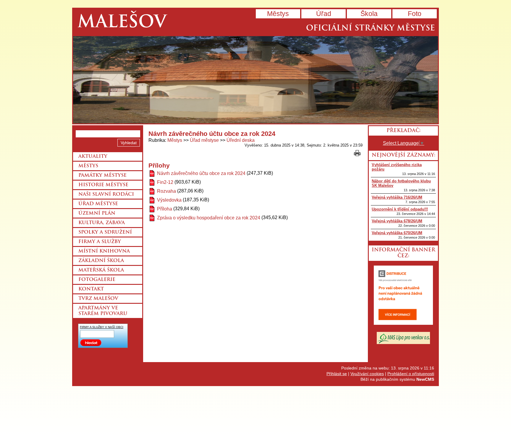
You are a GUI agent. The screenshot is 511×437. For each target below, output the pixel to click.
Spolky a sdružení (105, 232)
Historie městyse (103, 185)
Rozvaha (166, 191)
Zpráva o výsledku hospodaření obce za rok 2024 (208, 217)
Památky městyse (102, 175)
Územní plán (96, 213)
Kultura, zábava (101, 223)
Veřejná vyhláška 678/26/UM (397, 221)
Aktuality (92, 156)
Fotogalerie (96, 279)
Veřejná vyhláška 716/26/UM (397, 197)
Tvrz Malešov (98, 298)
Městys (278, 13)
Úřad (323, 13)
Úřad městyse (204, 140)
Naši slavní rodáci (106, 194)
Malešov (121, 23)
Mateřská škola (101, 270)
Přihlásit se (336, 373)
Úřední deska (241, 140)
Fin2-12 (165, 182)
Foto (414, 13)
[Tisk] (357, 153)
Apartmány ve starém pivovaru (102, 311)
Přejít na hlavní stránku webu (255, 79)
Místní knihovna (104, 251)
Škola (369, 13)
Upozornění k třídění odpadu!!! (400, 209)
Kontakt (91, 289)
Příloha (164, 208)
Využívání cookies (367, 373)
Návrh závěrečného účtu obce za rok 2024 (201, 173)
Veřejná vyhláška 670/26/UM (397, 233)
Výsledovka (169, 200)
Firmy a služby (99, 242)
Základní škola (101, 260)
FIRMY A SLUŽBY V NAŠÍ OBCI (101, 327)
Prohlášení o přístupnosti (410, 373)
